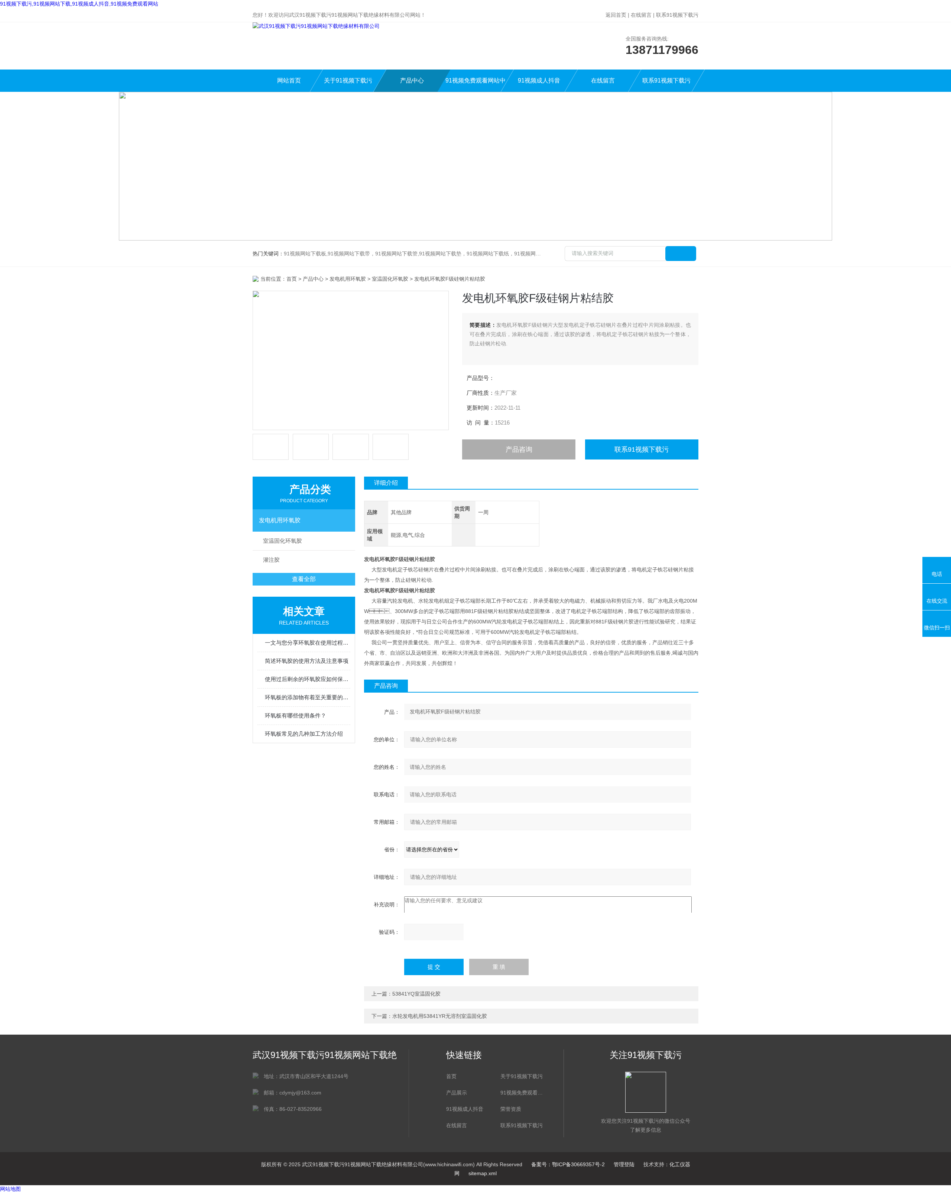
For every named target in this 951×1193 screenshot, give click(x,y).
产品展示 (456, 1093)
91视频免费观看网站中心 (475, 84)
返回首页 (616, 15)
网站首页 (289, 80)
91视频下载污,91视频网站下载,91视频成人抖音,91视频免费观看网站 (79, 4)
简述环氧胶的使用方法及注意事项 (306, 661)
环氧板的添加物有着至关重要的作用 (307, 697)
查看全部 (304, 579)
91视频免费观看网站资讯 (523, 1093)
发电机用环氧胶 (348, 279)
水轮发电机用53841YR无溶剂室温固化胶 (439, 1016)
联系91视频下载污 (677, 15)
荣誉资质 (510, 1109)
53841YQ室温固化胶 (416, 994)
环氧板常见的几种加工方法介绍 (304, 734)
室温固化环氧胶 (390, 279)
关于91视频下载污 (348, 80)
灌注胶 (271, 560)
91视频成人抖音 (539, 80)
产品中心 (412, 80)
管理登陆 (624, 1164)
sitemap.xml (482, 1173)
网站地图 (10, 1189)
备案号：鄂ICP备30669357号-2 (568, 1164)
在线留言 (641, 15)
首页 (291, 279)
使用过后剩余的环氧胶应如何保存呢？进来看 (307, 679)
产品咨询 (519, 449)
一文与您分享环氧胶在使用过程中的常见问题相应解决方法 (307, 642)
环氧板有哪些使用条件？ (295, 715)
